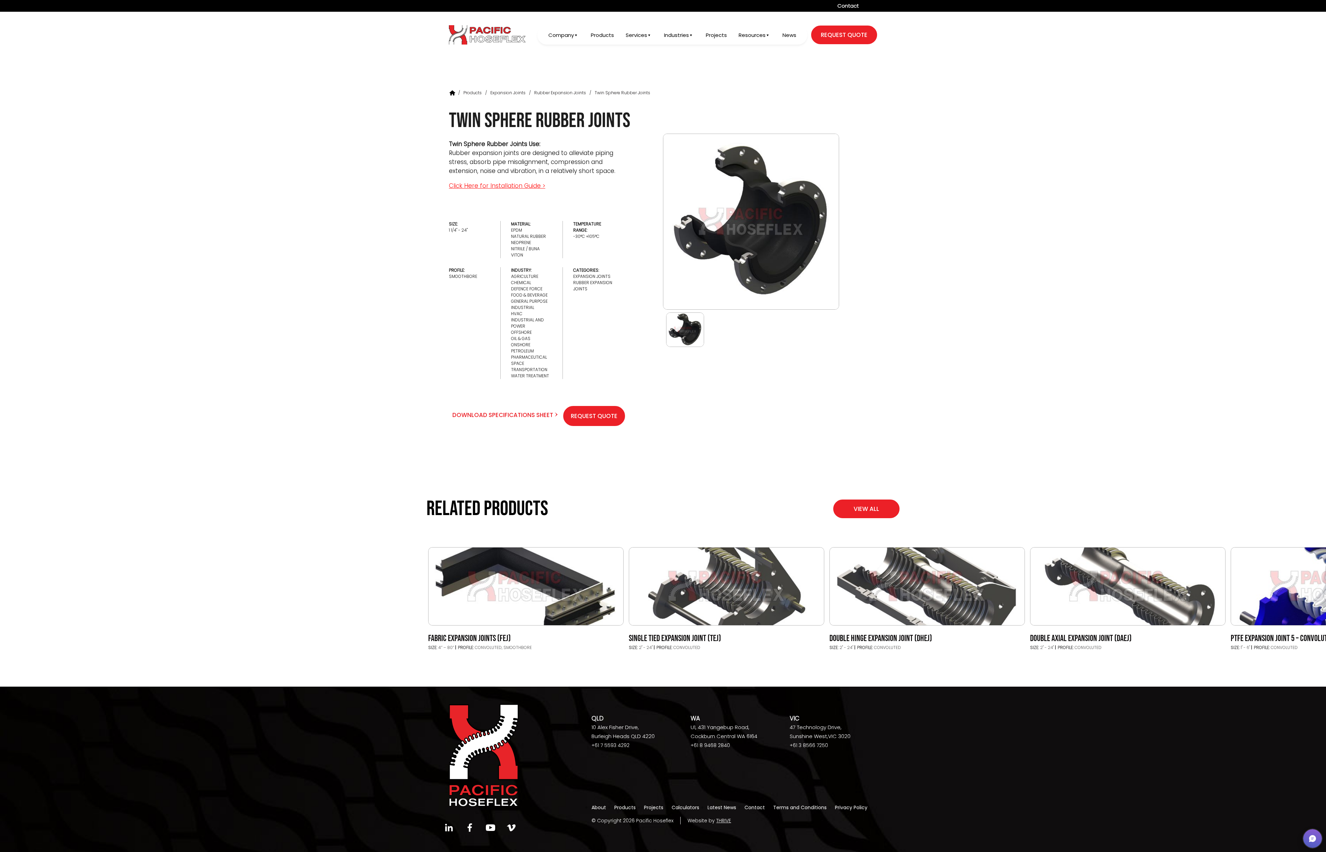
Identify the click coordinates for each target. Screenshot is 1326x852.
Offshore (521, 332)
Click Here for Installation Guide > (497, 186)
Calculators (685, 807)
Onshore (520, 345)
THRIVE (723, 820)
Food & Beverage (529, 295)
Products (602, 35)
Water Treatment (530, 376)
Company (561, 35)
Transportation (529, 369)
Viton (517, 255)
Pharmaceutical (529, 357)
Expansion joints (508, 93)
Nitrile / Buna (525, 249)
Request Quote (594, 416)
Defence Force (526, 289)
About (599, 807)
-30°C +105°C (586, 236)
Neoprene (521, 242)
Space (517, 363)
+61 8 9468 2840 (710, 745)
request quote (844, 35)
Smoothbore (463, 276)
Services (636, 35)
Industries (676, 35)
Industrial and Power (527, 323)
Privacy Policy (851, 807)
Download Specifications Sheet (503, 415)
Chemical (521, 282)
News (789, 35)
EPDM (516, 230)
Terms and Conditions (800, 807)
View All (866, 509)
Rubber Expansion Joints (560, 93)
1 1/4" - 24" (458, 230)
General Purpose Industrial (529, 304)
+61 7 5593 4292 (611, 745)
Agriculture (524, 276)
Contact (848, 5)
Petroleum (522, 351)
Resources (752, 35)
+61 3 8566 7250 (809, 745)
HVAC (516, 314)
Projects (716, 35)
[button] (1313, 839)
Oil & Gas (520, 338)
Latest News (722, 807)
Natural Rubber (528, 236)
